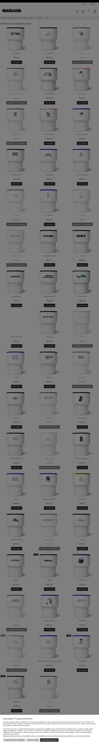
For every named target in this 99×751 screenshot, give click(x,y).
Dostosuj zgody (32, 740)
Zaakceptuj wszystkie (49, 740)
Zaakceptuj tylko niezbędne (14, 740)
